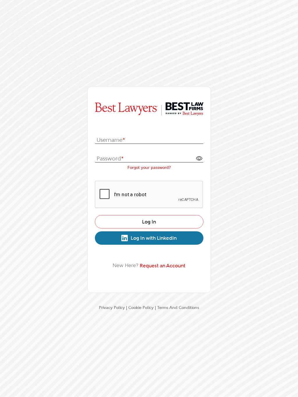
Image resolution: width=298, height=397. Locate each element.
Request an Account (162, 266)
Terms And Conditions (178, 307)
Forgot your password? (149, 167)
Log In (149, 222)
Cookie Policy (141, 307)
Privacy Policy (112, 307)
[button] (199, 158)
